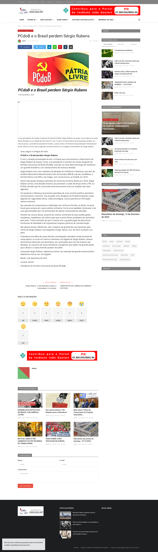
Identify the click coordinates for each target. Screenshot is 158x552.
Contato (76, 547)
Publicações (59, 2)
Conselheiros (70, 2)
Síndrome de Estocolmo (110, 255)
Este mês (121, 44)
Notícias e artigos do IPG (30, 26)
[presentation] (132, 192)
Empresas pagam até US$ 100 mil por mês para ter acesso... (127, 171)
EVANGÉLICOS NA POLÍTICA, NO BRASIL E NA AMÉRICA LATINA (29, 412)
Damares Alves (125, 259)
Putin (132, 255)
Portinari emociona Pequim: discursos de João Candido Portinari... (85, 533)
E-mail (62, 460)
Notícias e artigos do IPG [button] (83, 20)
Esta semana (108, 44)
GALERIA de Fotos (33, 2)
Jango (111, 241)
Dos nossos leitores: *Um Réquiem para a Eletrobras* (56, 411)
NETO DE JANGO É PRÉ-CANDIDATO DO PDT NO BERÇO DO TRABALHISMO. (30, 441)
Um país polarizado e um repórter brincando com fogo (126, 150)
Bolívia (134, 246)
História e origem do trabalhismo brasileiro (95, 547)
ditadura (126, 246)
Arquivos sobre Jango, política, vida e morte (125, 547)
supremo (119, 241)
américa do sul (118, 250)
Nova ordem (116, 246)
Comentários (24, 455)
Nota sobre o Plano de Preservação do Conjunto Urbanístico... (83, 412)
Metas (43, 2)
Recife (105, 241)
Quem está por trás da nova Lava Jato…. (126, 161)
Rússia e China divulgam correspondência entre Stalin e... (85, 523)
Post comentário (25, 486)
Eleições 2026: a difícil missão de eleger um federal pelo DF (126, 73)
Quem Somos (62, 20)
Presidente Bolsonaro (110, 259)
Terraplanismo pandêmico (124, 50)
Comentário (22, 470)
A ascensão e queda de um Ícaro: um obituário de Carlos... (119, 215)
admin (24, 41)
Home (21, 20)
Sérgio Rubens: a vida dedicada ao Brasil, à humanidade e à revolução (41, 287)
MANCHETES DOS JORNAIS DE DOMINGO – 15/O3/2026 (125, 83)
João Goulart (46, 20)
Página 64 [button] (31, 20)
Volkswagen (107, 250)
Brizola (127, 241)
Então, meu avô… (120, 93)
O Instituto (22, 2)
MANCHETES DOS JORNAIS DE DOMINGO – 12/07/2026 (76, 287)
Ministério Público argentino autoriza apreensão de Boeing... (84, 514)
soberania (106, 246)
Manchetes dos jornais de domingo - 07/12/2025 (84, 440)
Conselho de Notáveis (83, 2)
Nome (20, 460)
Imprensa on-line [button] (105, 20)
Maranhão (124, 255)
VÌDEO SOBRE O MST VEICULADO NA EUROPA (55, 440)
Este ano (134, 44)
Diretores (50, 2)
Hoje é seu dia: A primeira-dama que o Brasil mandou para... (127, 62)
